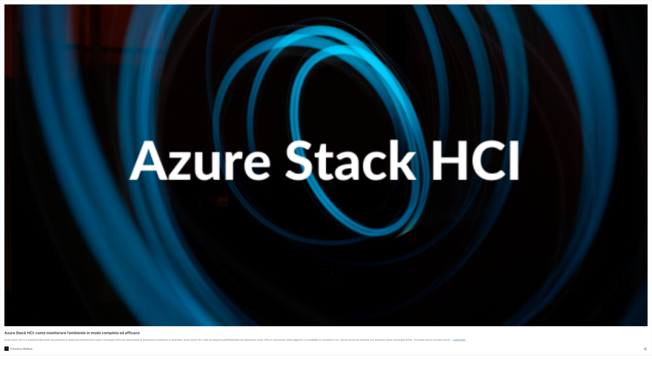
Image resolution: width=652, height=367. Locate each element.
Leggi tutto (459, 339)
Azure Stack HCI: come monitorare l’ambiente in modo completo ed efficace (72, 333)
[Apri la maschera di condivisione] (645, 348)
